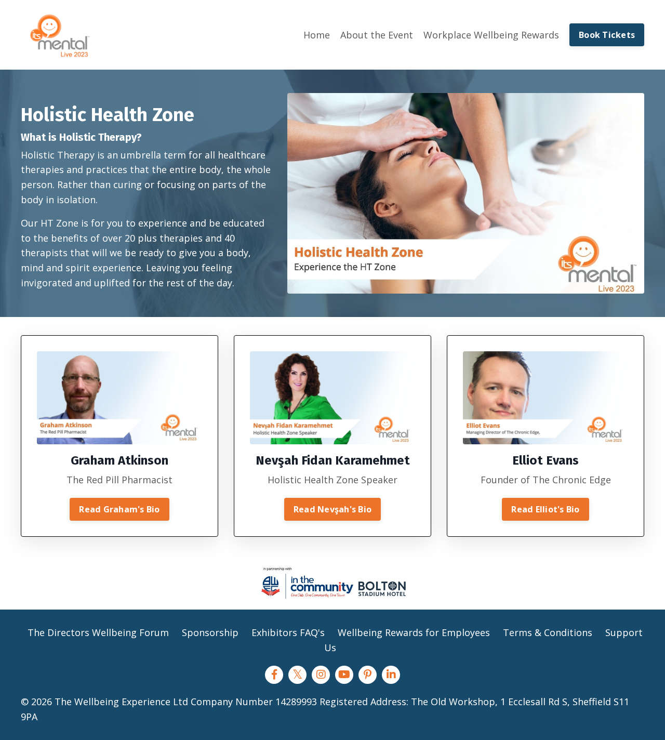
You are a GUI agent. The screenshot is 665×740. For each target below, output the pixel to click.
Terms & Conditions (547, 632)
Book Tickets (607, 35)
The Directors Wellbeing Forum (98, 632)
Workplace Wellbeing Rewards (491, 35)
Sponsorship (210, 632)
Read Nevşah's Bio (332, 509)
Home (316, 35)
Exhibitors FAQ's (289, 632)
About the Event (376, 35)
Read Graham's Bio (119, 509)
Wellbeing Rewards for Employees (414, 632)
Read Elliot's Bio (545, 509)
